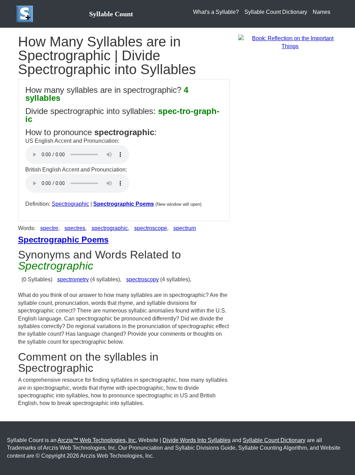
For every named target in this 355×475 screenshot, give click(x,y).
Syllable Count (111, 14)
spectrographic (110, 228)
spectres (74, 228)
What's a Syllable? (216, 12)
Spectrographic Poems (123, 204)
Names (321, 12)
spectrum (184, 228)
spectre (49, 228)
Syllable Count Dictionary (275, 12)
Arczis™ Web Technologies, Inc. (97, 440)
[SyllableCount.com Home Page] (26, 14)
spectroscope (150, 228)
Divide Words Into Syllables (197, 440)
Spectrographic (70, 204)
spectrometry (73, 279)
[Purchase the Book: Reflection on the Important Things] (290, 42)
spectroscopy (142, 279)
